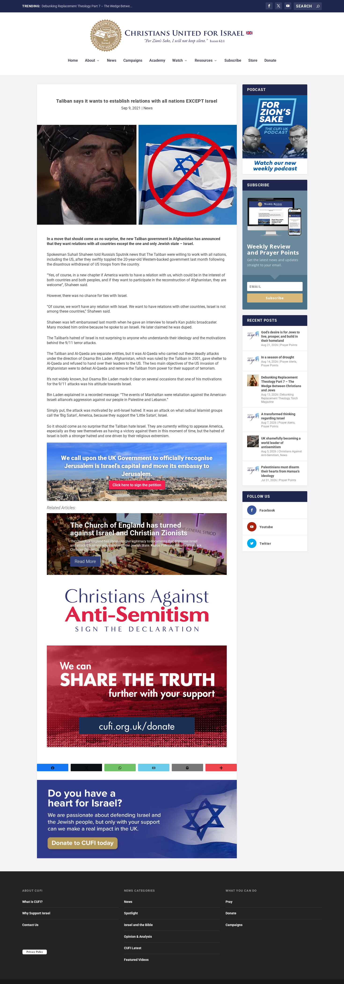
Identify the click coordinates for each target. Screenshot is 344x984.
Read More (85, 561)
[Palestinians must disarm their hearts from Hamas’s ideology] (253, 470)
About (90, 61)
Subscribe (232, 61)
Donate (270, 61)
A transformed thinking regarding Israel (278, 416)
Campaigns (132, 61)
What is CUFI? (32, 902)
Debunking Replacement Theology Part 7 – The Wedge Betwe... (87, 6)
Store (252, 61)
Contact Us (30, 925)
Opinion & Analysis (138, 936)
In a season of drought (277, 357)
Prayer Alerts (288, 361)
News (111, 61)
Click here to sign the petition (137, 485)
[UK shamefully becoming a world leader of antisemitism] (253, 441)
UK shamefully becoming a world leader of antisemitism (281, 442)
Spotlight (131, 913)
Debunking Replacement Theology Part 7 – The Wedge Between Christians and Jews (281, 383)
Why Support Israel (36, 913)
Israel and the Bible (138, 925)
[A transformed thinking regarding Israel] (253, 417)
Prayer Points (288, 345)
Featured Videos (136, 960)
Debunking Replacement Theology (277, 396)
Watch (177, 61)
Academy (157, 61)
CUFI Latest (132, 948)
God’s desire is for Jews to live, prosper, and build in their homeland (280, 336)
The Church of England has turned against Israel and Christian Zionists (128, 529)
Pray (229, 902)
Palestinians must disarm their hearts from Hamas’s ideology (280, 471)
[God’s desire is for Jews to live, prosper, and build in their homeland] (253, 335)
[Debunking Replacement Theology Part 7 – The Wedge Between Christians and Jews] (253, 380)
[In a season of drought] (253, 360)
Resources (203, 61)
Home (73, 61)
